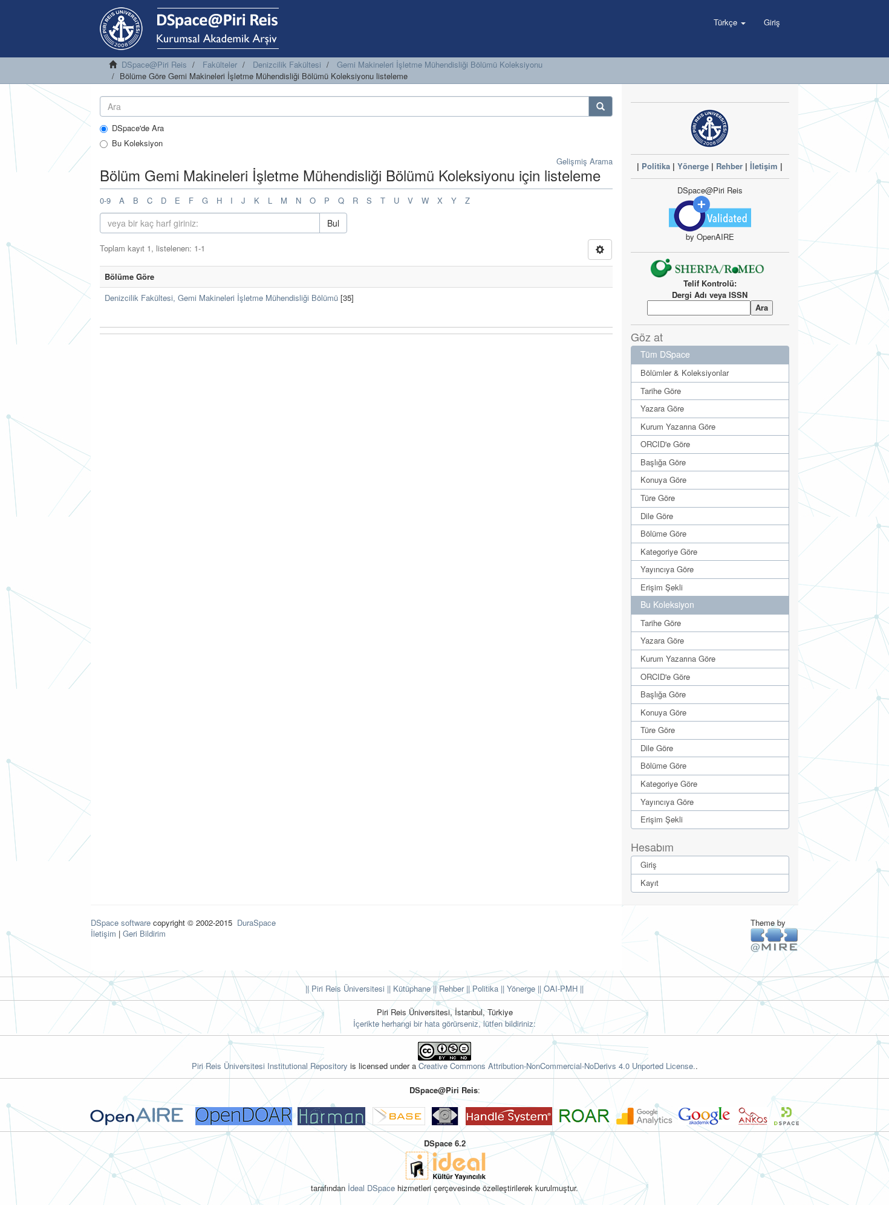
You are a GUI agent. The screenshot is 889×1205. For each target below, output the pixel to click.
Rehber (729, 166)
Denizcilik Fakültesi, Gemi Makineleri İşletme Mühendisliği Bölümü (221, 297)
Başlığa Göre (663, 462)
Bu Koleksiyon (137, 143)
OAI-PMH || (562, 988)
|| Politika (481, 988)
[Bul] (600, 106)
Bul (333, 223)
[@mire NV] (774, 939)
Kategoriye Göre (668, 551)
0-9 (105, 200)
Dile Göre (656, 516)
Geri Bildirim (144, 933)
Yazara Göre (662, 408)
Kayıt (649, 882)
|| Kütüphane (408, 988)
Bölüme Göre (663, 533)
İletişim (764, 166)
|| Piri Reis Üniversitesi (345, 988)
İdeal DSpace (371, 1188)
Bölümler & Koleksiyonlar (684, 372)
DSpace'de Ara (138, 128)
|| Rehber (447, 988)
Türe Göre (657, 497)
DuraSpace (256, 922)
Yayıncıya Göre (667, 569)
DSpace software (121, 922)
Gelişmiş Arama (584, 161)
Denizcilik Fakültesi (287, 64)
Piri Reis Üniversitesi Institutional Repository (270, 1065)
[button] (730, 22)
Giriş (648, 864)
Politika (656, 166)
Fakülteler (220, 64)
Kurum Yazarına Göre (677, 426)
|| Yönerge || (519, 988)
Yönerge (693, 166)
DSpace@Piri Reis (154, 64)
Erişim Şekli (661, 587)
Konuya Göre (663, 479)
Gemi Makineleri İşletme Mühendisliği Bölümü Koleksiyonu (439, 64)
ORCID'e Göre (665, 444)
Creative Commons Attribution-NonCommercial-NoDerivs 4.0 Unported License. (556, 1065)
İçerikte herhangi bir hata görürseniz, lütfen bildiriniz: (444, 1023)
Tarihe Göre (660, 390)
